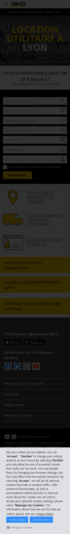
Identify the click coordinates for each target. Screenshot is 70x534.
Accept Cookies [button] (17, 519)
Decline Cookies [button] (41, 519)
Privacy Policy (44, 514)
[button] (19, 527)
